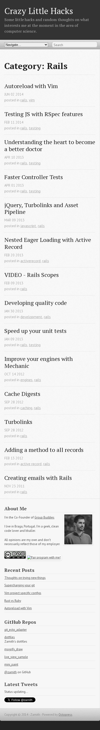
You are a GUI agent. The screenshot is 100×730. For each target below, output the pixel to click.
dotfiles (9, 637)
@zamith (10, 672)
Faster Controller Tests (33, 177)
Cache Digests (22, 393)
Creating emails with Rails (38, 477)
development (31, 316)
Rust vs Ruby (12, 601)
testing (35, 128)
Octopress (65, 715)
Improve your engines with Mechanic (39, 362)
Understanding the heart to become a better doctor (49, 146)
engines (26, 379)
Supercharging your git (19, 585)
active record (31, 463)
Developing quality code (35, 302)
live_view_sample (16, 657)
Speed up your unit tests (35, 330)
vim (32, 100)
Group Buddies (44, 517)
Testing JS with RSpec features (43, 114)
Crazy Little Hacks (38, 10)
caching (26, 407)
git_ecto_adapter (15, 630)
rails (23, 100)
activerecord (30, 260)
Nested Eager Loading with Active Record (48, 243)
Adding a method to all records (43, 449)
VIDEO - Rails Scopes (31, 274)
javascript (28, 225)
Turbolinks (18, 421)
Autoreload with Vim (31, 86)
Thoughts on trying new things (25, 578)
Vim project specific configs (22, 593)
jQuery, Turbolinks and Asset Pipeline (42, 209)
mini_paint (11, 664)
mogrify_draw (13, 649)
